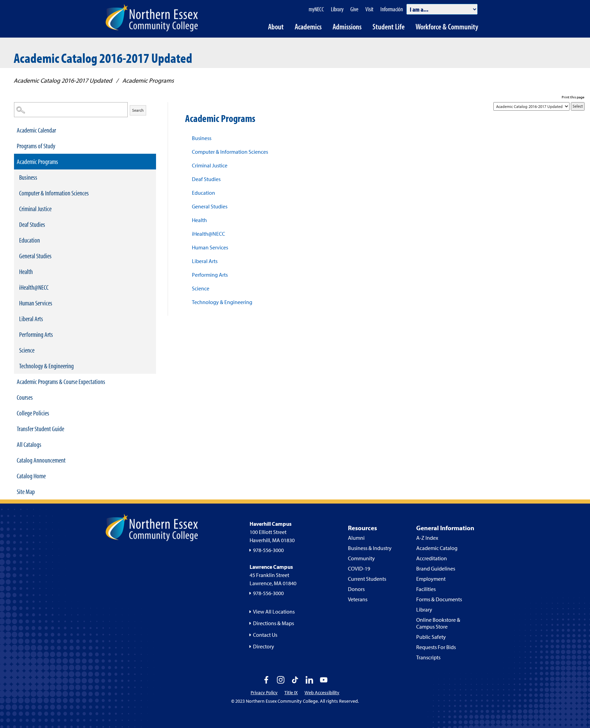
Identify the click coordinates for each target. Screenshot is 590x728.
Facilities (426, 589)
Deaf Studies (32, 224)
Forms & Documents (439, 599)
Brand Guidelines (435, 568)
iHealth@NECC (33, 287)
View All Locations (274, 611)
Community (361, 558)
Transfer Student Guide (40, 428)
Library (424, 609)
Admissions (347, 26)
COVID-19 (359, 568)
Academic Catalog (437, 548)
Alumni (356, 537)
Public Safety (431, 636)
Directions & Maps (273, 623)
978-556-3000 (268, 550)
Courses (25, 397)
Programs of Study (36, 145)
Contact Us (265, 634)
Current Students (367, 578)
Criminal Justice (35, 208)
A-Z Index (427, 537)
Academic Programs (37, 161)
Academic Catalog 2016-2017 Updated (63, 80)
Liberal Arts (31, 318)
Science (26, 350)
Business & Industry (370, 548)
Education (29, 240)
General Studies (35, 255)
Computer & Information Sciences (54, 193)
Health (26, 271)
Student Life (389, 26)
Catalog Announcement (41, 460)
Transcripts (428, 657)
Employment (431, 578)
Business (28, 177)
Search (138, 110)
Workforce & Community (447, 26)
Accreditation (431, 558)
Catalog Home (31, 475)
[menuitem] (85, 130)
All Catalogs (29, 444)
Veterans (357, 599)
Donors (356, 589)
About (276, 26)
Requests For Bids (436, 647)
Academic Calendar (36, 130)
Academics (308, 26)
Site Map (26, 491)
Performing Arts (36, 334)
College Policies (33, 413)
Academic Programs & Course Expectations (61, 381)
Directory (263, 646)
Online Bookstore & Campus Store (438, 623)
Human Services (35, 303)
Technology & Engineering (46, 365)
